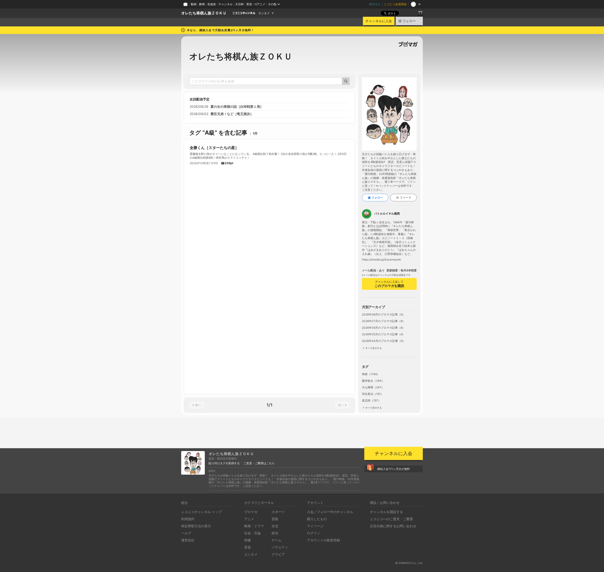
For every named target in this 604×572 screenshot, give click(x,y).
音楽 (247, 547)
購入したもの (317, 519)
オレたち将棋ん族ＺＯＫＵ (203, 13)
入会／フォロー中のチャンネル (330, 512)
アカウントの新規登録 (323, 540)
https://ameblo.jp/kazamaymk (381, 259)
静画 (202, 4)
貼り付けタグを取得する (224, 463)
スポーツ (278, 512)
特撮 (247, 540)
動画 (194, 4)
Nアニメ (260, 4)
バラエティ (280, 547)
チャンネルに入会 (378, 21)
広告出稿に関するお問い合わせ (393, 526)
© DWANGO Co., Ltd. (409, 563)
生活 (275, 526)
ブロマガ (250, 512)
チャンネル (225, 4)
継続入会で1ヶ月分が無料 (393, 469)
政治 (275, 533)
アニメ (249, 519)
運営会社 (187, 540)
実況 (249, 4)
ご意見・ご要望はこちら (259, 463)
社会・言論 (252, 533)
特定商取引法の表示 (196, 526)
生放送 (211, 4)
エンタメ (264, 13)
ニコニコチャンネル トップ (201, 512)
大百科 (239, 4)
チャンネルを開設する (386, 512)
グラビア (278, 554)
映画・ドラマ (254, 526)
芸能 (275, 519)
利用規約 (187, 519)
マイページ (315, 526)
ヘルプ (186, 533)
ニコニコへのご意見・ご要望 (391, 519)
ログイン (374, 4)
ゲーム (276, 540)
